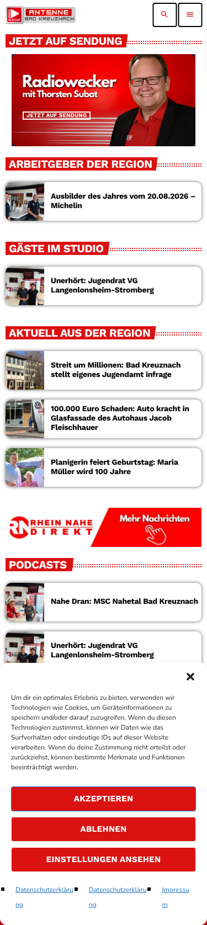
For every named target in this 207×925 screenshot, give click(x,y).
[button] (190, 676)
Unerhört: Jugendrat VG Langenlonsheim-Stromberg (102, 286)
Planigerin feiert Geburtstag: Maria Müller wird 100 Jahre (114, 467)
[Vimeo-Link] (40, 15)
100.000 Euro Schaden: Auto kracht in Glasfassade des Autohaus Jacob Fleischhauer (120, 418)
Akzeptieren (104, 799)
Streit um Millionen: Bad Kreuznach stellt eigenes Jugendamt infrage (116, 370)
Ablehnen (103, 829)
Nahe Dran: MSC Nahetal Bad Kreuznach (124, 601)
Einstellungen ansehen (103, 859)
